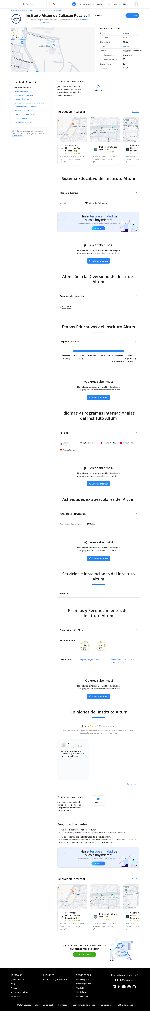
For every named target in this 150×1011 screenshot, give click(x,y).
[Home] (11, 10)
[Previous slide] (57, 141)
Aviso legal (48, 1005)
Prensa (14, 988)
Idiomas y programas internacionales (29, 103)
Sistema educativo (21, 91)
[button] (98, 193)
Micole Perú (81, 992)
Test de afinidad (114, 4)
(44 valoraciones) (44, 23)
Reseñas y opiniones (22, 118)
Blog (13, 983)
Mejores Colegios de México (24, 10)
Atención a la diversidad (23, 95)
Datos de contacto (22, 87)
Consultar (127, 46)
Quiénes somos (17, 979)
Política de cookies (125, 1005)
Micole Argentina (83, 983)
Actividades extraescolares (25, 106)
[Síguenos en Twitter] (119, 986)
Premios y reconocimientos (25, 114)
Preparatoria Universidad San (73, 148)
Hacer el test (84, 954)
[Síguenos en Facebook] (124, 986)
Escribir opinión (133, 784)
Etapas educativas (21, 99)
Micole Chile (81, 988)
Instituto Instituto (108, 148)
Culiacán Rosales (58, 10)
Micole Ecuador (82, 996)
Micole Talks (16, 996)
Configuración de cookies (84, 1005)
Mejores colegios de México (55, 979)
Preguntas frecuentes (23, 122)
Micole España (82, 979)
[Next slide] (139, 141)
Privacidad (62, 1005)
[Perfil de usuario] (137, 4)
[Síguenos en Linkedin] (114, 986)
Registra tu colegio (87, 4)
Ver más (135, 111)
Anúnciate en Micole (19, 992)
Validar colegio (17, 136)
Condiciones (106, 1005)
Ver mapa (84, 20)
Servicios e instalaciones (24, 110)
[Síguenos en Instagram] (129, 986)
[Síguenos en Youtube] (134, 986)
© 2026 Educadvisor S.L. (27, 1005)
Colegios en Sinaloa (43, 10)
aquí (111, 842)
